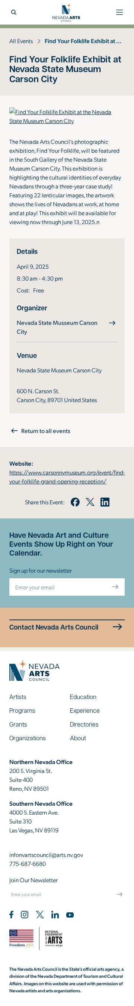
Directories (84, 724)
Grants (18, 724)
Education (83, 697)
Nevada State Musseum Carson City (57, 326)
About (78, 738)
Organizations (27, 738)
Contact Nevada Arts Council (53, 627)
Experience (85, 710)
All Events (21, 41)
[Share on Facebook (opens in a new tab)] (75, 502)
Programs (22, 710)
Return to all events (45, 430)
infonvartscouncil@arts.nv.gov (46, 854)
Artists (17, 697)
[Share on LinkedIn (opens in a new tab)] (104, 502)
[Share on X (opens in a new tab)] (90, 502)
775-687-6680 (27, 863)
